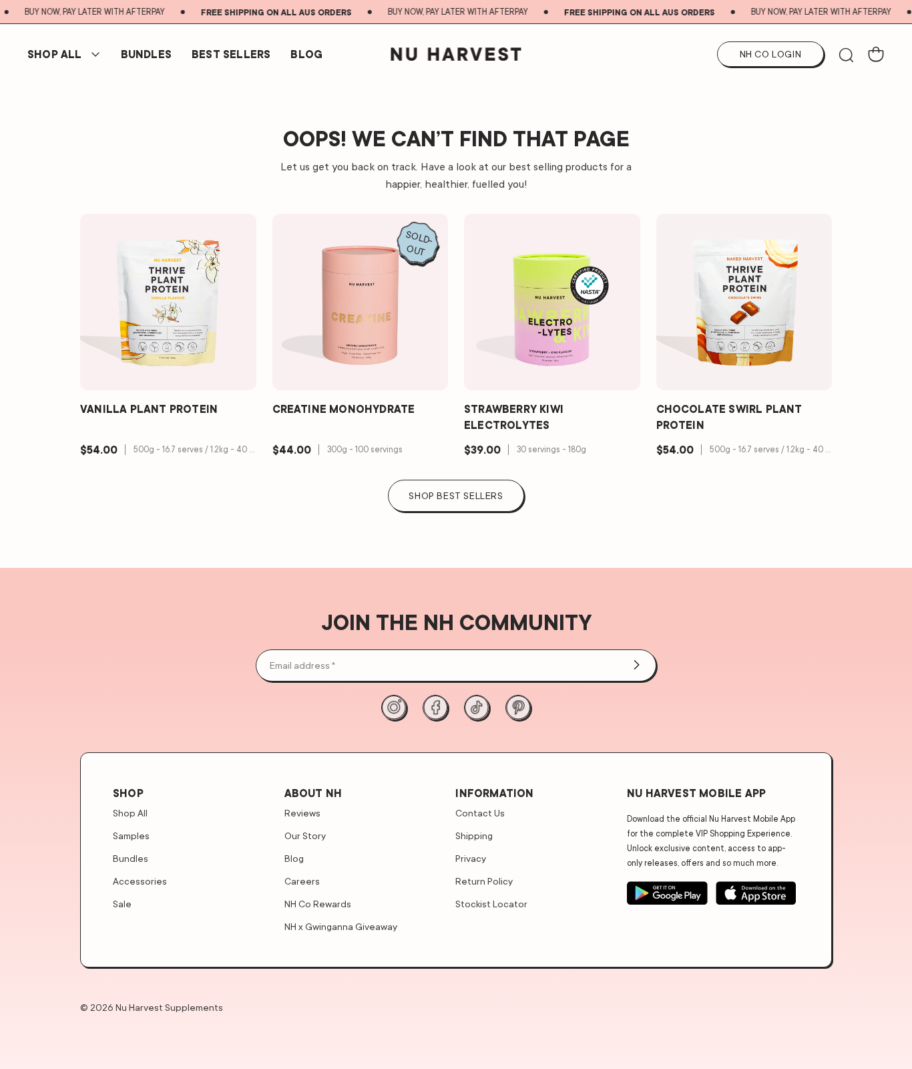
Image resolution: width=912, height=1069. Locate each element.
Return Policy (484, 881)
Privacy (470, 858)
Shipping (474, 835)
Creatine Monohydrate (343, 409)
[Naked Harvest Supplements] (456, 54)
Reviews (302, 812)
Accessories (140, 881)
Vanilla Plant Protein (149, 409)
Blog (306, 54)
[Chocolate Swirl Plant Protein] (744, 302)
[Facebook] (435, 707)
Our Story (305, 835)
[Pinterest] (518, 707)
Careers (302, 881)
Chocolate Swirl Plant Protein (729, 417)
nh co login (771, 53)
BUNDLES (146, 54)
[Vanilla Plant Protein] (168, 302)
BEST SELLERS (231, 54)
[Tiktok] (476, 707)
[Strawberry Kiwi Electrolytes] (552, 302)
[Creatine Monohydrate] (360, 302)
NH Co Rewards (317, 903)
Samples (131, 835)
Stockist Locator (491, 903)
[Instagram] (394, 707)
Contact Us (480, 812)
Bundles (130, 858)
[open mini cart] (876, 54)
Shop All (54, 54)
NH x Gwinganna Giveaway (340, 926)
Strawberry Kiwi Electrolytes (513, 417)
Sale (122, 903)
